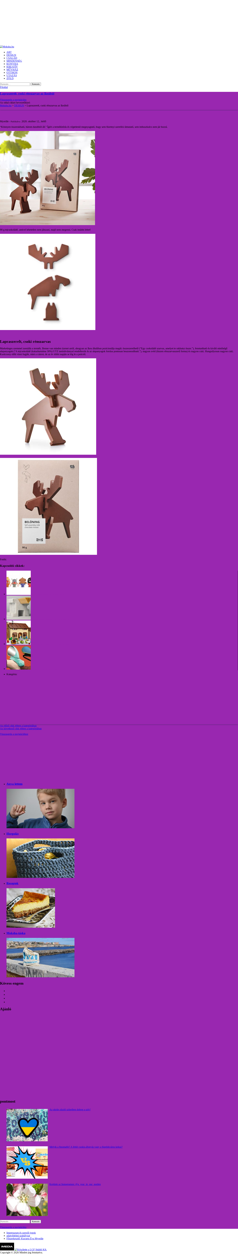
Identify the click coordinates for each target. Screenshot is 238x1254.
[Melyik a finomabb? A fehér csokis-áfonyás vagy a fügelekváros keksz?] (27, 1162)
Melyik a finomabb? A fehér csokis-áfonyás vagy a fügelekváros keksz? (86, 1146)
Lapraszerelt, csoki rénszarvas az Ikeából (27, 93)
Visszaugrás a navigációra (13, 99)
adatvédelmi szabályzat (18, 1235)
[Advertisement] (97, 22)
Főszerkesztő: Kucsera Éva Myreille (24, 1238)
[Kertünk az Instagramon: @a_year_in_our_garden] (27, 1200)
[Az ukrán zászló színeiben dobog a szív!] (27, 1125)
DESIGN (23, 674)
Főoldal (4, 87)
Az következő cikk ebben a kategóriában (21, 728)
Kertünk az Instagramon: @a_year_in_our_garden (75, 1184)
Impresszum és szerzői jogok (21, 1232)
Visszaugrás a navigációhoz (14, 734)
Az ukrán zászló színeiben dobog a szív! (70, 1109)
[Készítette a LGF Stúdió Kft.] (31, 1249)
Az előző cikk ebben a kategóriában (18, 725)
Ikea (9, 559)
